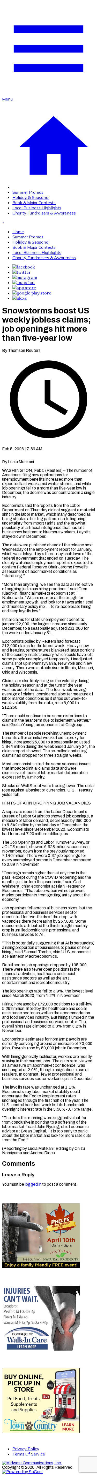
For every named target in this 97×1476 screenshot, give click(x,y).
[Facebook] (23, 267)
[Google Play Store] (31, 293)
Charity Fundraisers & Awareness (44, 213)
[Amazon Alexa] (19, 298)
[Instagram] (24, 277)
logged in (33, 1184)
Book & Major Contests (34, 202)
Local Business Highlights (36, 207)
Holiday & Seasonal (30, 197)
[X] (21, 272)
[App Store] (24, 287)
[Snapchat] (23, 282)
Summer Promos (27, 192)
